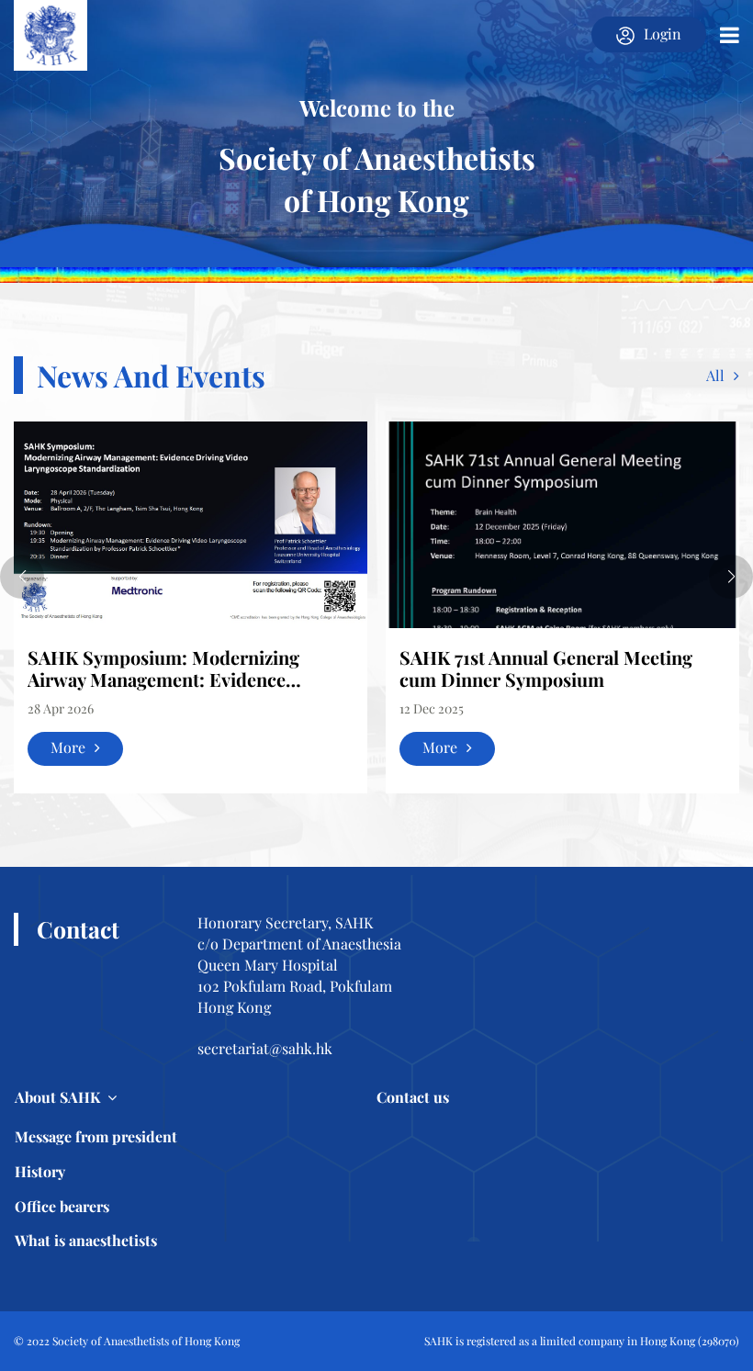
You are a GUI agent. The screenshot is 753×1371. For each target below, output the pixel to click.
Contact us (412, 1097)
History (40, 1171)
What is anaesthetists (86, 1240)
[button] (22, 577)
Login (662, 33)
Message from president (96, 1136)
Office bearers (62, 1206)
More (68, 747)
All (715, 375)
